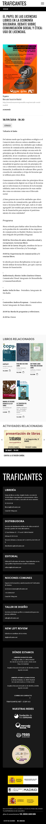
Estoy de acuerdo (9, 821)
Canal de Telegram (11, 511)
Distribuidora (14, 521)
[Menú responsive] (42, 3)
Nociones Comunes (18, 578)
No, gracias (21, 821)
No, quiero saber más (28, 814)
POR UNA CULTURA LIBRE (22, 365)
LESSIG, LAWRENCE (21, 368)
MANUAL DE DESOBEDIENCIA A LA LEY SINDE (9, 403)
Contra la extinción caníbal (14, 455)
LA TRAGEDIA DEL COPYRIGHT (21, 404)
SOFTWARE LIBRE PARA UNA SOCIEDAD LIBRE (36, 366)
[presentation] (2, 439)
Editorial (11, 556)
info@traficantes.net (23, 698)
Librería (10, 490)
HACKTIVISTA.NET (7, 407)
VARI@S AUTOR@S (7, 366)
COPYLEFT (6, 364)
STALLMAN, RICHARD (35, 370)
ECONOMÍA (6, 110)
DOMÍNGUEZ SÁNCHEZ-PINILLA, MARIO (21, 410)
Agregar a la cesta (10, 370)
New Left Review (16, 628)
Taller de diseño (16, 607)
